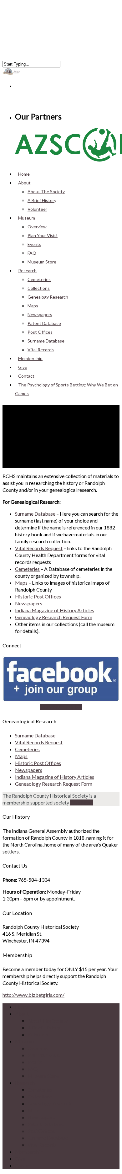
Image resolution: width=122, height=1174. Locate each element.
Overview (37, 226)
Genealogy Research (48, 297)
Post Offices (40, 332)
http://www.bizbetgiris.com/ (33, 995)
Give (20, 1158)
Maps (33, 305)
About (24, 182)
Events (34, 244)
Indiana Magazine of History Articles (54, 610)
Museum (26, 217)
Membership (29, 1152)
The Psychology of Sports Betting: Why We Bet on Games (66, 389)
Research (25, 1083)
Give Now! (81, 802)
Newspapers (40, 314)
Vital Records (42, 1145)
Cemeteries (39, 279)
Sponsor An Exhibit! (61, 707)
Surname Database (46, 340)
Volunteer (37, 209)
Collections (39, 288)
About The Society (46, 191)
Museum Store (42, 261)
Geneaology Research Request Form (53, 617)
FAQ (32, 253)
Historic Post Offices (38, 596)
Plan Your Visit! (43, 235)
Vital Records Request (39, 548)
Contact (24, 1165)
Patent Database (44, 323)
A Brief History (42, 200)
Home (21, 1007)
